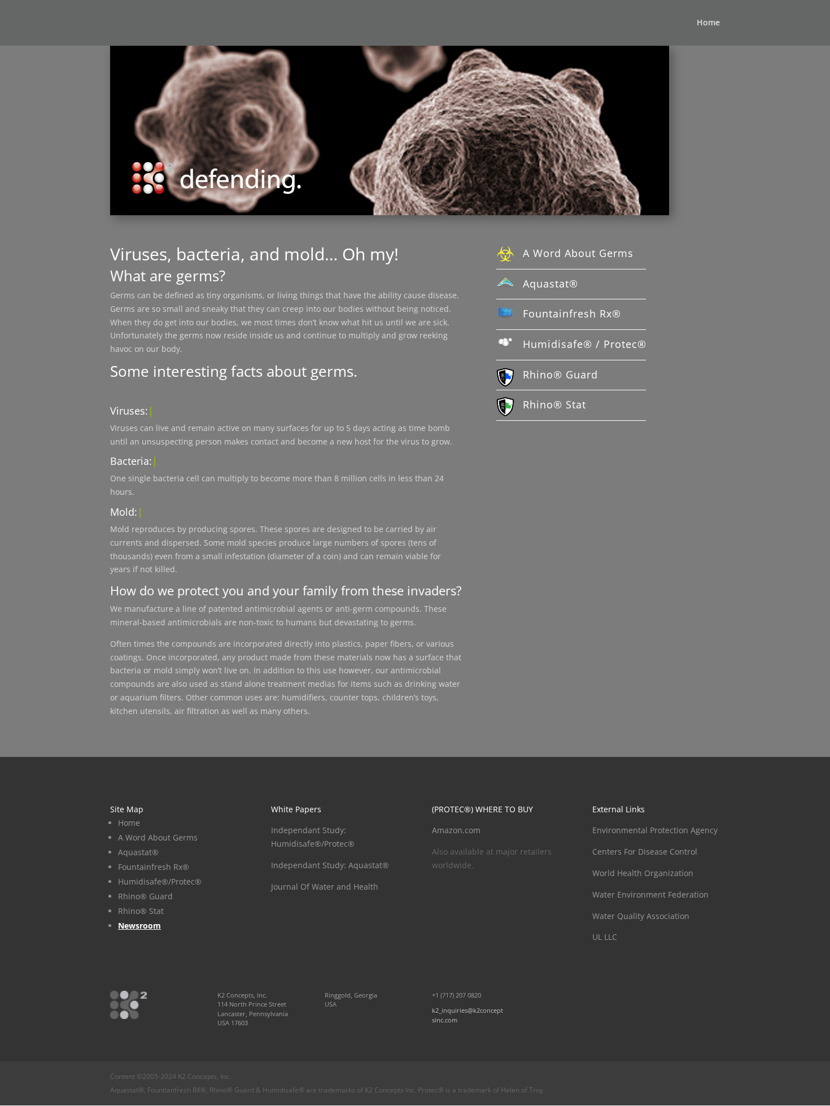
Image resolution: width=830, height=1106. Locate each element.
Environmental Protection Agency (655, 830)
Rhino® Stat (554, 404)
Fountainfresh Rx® (572, 313)
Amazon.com (456, 830)
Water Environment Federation (650, 894)
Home (708, 23)
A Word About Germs (578, 253)
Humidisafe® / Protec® (584, 344)
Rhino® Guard (560, 374)
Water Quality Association (640, 916)
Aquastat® (550, 283)
